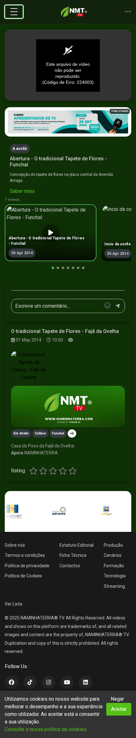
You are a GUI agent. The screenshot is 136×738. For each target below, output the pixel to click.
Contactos (69, 565)
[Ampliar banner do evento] (68, 406)
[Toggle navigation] (14, 11)
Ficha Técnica (72, 555)
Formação (114, 565)
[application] (68, 65)
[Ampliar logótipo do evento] (28, 366)
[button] (53, 268)
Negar (117, 699)
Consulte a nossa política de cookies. (46, 729)
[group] (50, 232)
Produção (113, 545)
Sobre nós (15, 545)
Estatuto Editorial (76, 545)
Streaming (114, 586)
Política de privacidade (27, 565)
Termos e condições (25, 555)
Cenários (112, 555)
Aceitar (119, 709)
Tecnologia (115, 575)
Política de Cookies (23, 575)
